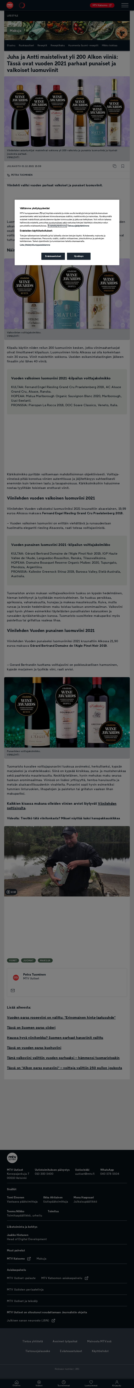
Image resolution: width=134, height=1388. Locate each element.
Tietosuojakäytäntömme (78, 225)
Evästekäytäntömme (57, 225)
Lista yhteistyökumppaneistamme (35, 244)
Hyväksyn (79, 256)
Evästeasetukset (53, 256)
